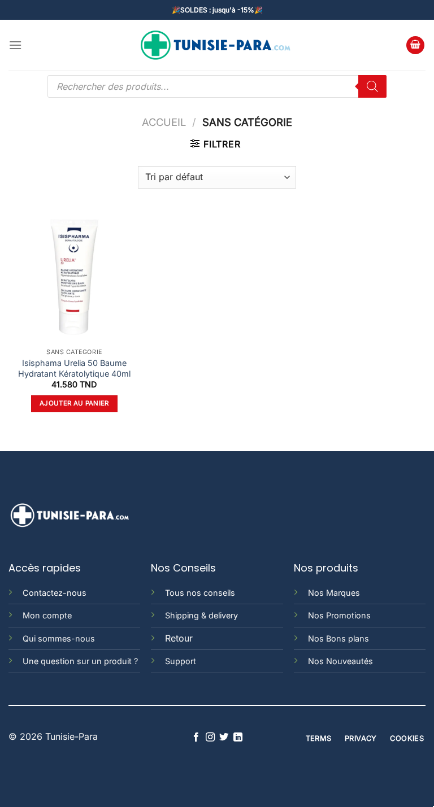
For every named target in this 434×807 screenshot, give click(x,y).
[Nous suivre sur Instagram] (210, 737)
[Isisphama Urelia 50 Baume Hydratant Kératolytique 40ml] (74, 277)
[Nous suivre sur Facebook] (196, 737)
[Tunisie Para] (217, 45)
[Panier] (415, 45)
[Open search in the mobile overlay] (217, 86)
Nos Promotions (339, 615)
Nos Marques (334, 592)
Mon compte (47, 615)
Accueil (164, 122)
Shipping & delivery (201, 615)
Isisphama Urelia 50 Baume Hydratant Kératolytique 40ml (74, 368)
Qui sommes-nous (59, 638)
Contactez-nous (54, 592)
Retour (179, 638)
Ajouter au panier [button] (74, 403)
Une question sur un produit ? (80, 661)
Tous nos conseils (200, 592)
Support (180, 661)
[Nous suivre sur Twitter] (223, 737)
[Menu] (15, 45)
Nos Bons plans (338, 638)
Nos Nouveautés (340, 661)
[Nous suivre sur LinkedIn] (237, 737)
